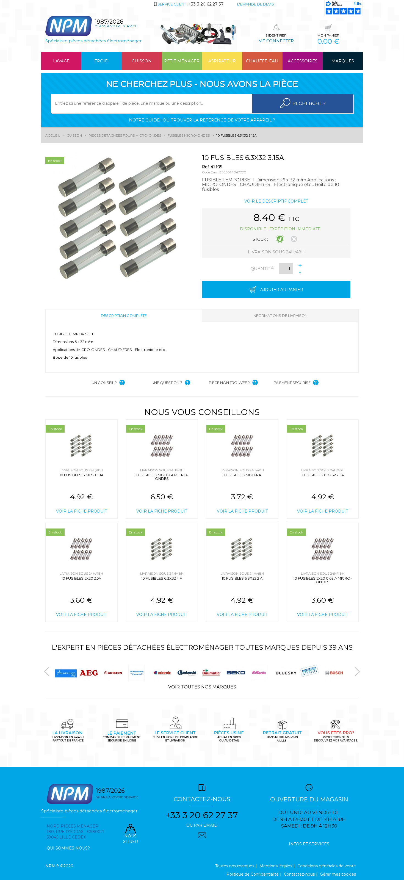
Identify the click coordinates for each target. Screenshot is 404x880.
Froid (101, 60)
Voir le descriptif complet (276, 201)
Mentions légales (275, 866)
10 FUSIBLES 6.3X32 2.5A (322, 475)
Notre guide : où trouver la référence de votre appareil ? (202, 120)
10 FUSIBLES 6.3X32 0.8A (81, 475)
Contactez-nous (299, 874)
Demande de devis (255, 4)
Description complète (124, 315)
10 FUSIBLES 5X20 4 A (242, 475)
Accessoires (302, 60)
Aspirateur (222, 60)
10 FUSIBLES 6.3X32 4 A (161, 578)
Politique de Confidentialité (252, 874)
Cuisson (142, 60)
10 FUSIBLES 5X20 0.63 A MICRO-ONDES (323, 580)
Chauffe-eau (262, 60)
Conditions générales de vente (326, 866)
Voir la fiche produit (81, 511)
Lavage (61, 60)
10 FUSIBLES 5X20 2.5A (81, 578)
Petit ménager (182, 60)
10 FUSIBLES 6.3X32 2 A (242, 578)
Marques (342, 60)
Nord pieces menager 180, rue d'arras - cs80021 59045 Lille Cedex (75, 832)
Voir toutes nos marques (202, 687)
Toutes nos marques (234, 866)
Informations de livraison (280, 315)
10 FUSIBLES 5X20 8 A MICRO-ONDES (161, 477)
